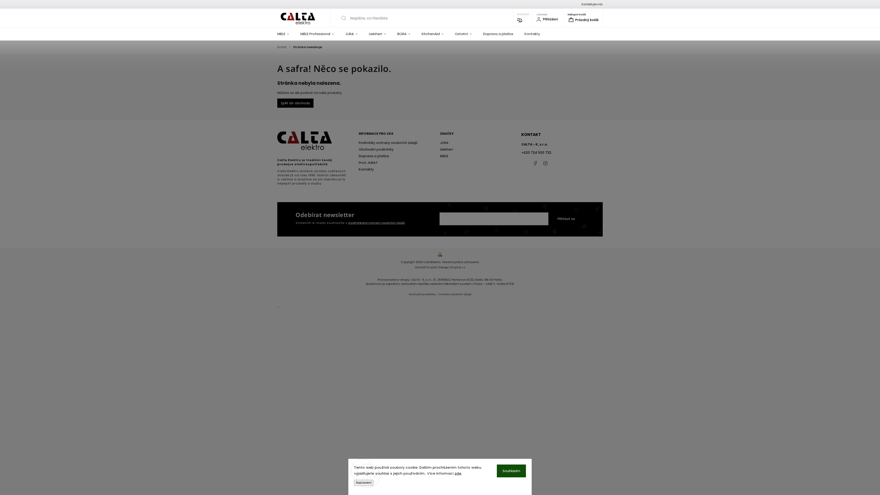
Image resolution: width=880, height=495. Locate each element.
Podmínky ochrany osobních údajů (388, 142)
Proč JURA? (368, 162)
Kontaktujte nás (592, 4)
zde (458, 473)
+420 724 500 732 (536, 152)
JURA (444, 142)
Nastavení (363, 483)
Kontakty (366, 169)
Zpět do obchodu (295, 103)
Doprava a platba (374, 156)
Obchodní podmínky (376, 149)
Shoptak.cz (457, 267)
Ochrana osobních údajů (455, 294)
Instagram (545, 163)
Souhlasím (511, 470)
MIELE (444, 156)
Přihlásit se (566, 219)
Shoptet (431, 267)
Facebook (535, 163)
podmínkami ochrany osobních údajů (376, 223)
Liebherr (446, 149)
